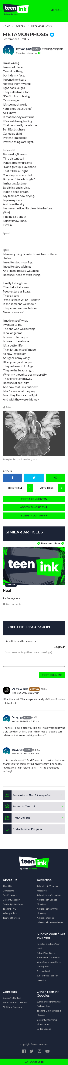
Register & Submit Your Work (48, 946)
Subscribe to (31, 795)
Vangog (25, 48)
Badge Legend (44, 1028)
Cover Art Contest (12, 997)
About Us (7, 886)
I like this (19, 488)
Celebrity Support (11, 899)
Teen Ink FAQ (9, 908)
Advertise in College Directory (47, 902)
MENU (55, 10)
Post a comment (32, 499)
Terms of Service (11, 917)
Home (6, 26)
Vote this (51, 488)
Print (8, 407)
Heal (7, 591)
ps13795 (17, 749)
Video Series (43, 1024)
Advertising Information (49, 895)
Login (58, 647)
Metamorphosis (41, 26)
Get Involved (43, 971)
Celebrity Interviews (13, 904)
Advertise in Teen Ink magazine (47, 888)
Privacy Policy (10, 913)
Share (7, 470)
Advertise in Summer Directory (47, 911)
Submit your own (33, 515)
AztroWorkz (20, 688)
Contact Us (8, 890)
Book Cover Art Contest (15, 1002)
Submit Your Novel (46, 953)
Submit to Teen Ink (24, 806)
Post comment (52, 675)
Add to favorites (32, 507)
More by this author (27, 53)
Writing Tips (43, 966)
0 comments (13, 604)
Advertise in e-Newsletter (50, 922)
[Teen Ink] (17, 9)
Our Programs (10, 895)
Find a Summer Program (27, 829)
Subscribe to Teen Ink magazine (47, 978)
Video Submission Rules (49, 962)
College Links (43, 1006)
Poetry (20, 26)
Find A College (21, 817)
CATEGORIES (33, 1061)
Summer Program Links (49, 1001)
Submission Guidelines (48, 957)
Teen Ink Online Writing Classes (49, 1013)
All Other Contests (12, 1007)
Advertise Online (45, 917)
